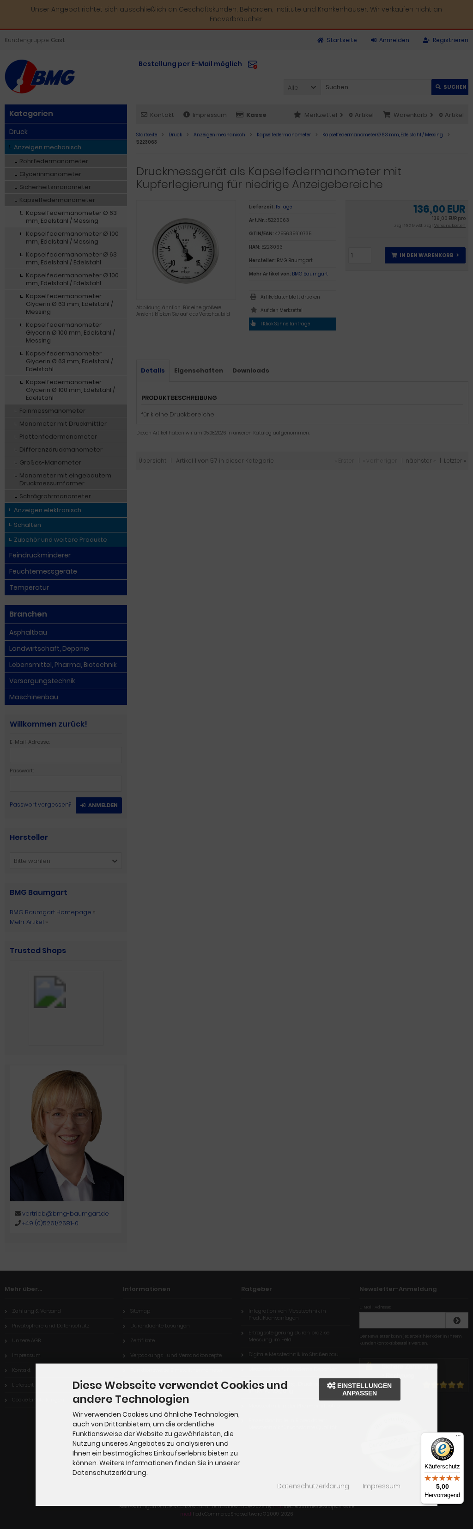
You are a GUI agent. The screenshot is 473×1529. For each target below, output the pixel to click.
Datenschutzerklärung (313, 1486)
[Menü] (458, 1437)
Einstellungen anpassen (363, 1389)
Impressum (381, 1486)
